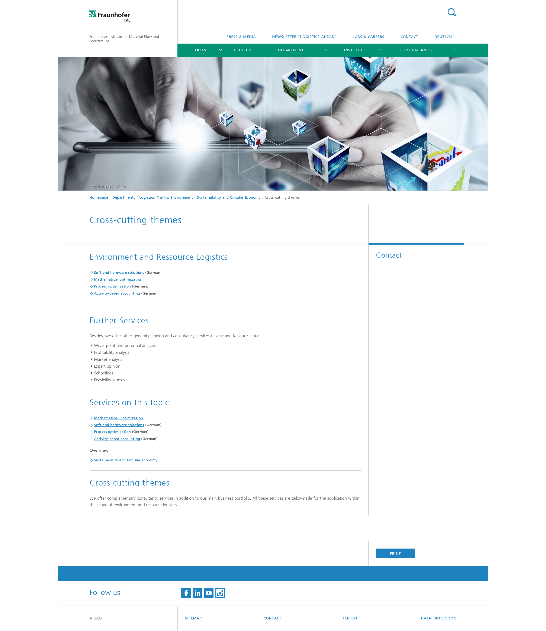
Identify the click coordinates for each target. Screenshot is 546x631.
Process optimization (112, 286)
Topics (199, 50)
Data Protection (438, 618)
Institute (353, 50)
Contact (409, 37)
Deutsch (443, 37)
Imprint (351, 618)
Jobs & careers (369, 37)
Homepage (99, 197)
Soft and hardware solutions (119, 272)
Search (451, 12)
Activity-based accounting (117, 293)
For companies (416, 50)
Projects (243, 50)
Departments (292, 50)
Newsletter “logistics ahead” (304, 37)
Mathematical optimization (118, 279)
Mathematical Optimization (118, 418)
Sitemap (193, 618)
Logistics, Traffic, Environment (166, 197)
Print (395, 553)
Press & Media (241, 37)
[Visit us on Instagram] (220, 593)
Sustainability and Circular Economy (229, 197)
